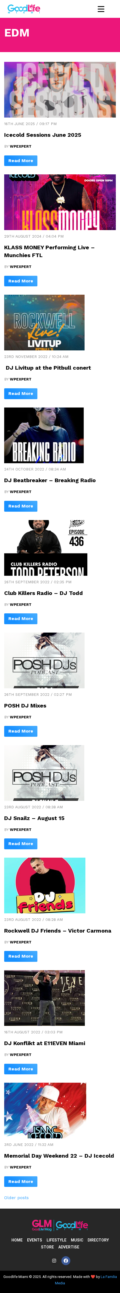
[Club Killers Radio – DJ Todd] (45, 574)
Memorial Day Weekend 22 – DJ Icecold (59, 1155)
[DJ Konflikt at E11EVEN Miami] (44, 1024)
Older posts (16, 1197)
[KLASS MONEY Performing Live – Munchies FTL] (60, 228)
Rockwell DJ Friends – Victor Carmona (57, 930)
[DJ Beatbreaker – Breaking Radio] (44, 461)
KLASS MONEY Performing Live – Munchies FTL (49, 251)
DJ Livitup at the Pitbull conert (47, 367)
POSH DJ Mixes (25, 705)
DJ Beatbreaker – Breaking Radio (50, 480)
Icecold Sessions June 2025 (42, 134)
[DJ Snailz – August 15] (44, 799)
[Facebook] (65, 1260)
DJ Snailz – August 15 (34, 818)
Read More (20, 160)
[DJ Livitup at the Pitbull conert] (44, 349)
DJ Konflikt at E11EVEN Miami (44, 1043)
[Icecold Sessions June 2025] (60, 116)
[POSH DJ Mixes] (44, 686)
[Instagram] (54, 1260)
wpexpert (21, 146)
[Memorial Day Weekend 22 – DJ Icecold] (45, 1137)
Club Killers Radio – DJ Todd (43, 593)
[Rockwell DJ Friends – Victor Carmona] (44, 911)
